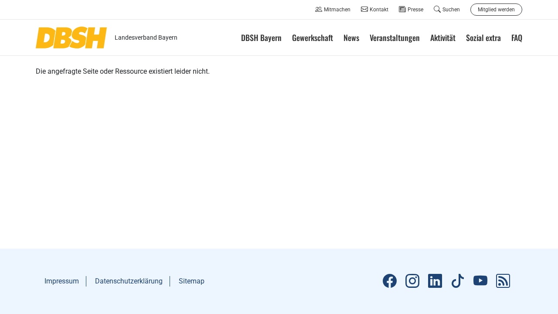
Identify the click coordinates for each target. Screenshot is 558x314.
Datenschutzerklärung (129, 281)
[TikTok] (458, 281)
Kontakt (379, 10)
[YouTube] (480, 281)
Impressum (61, 281)
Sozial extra (483, 37)
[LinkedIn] (435, 281)
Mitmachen (337, 10)
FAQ (516, 37)
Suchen (451, 10)
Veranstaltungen (395, 37)
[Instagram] (412, 281)
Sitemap (191, 281)
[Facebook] (390, 281)
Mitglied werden (496, 10)
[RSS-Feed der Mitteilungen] (503, 281)
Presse (415, 10)
